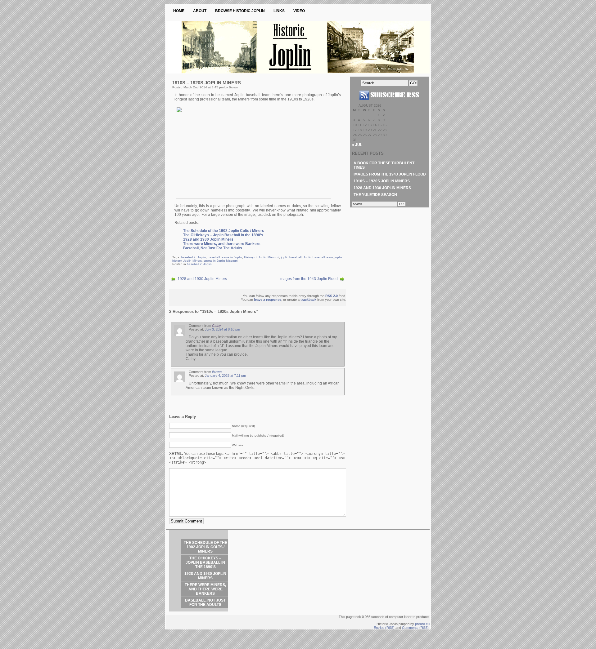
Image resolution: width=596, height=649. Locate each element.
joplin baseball (291, 257)
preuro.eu (422, 624)
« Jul (357, 145)
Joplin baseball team (318, 257)
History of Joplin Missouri (261, 257)
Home (178, 11)
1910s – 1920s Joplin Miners (382, 181)
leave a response (267, 299)
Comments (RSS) (415, 627)
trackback (308, 299)
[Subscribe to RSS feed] (389, 102)
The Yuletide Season (375, 195)
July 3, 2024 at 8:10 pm (222, 329)
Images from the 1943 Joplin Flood (308, 279)
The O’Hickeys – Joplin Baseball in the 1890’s (223, 235)
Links (279, 11)
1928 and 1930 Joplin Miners (208, 239)
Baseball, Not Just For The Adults (212, 248)
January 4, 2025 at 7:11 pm (225, 375)
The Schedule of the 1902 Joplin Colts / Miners (223, 231)
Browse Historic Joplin (240, 11)
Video (299, 11)
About (199, 11)
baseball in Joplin (193, 257)
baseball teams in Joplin (225, 257)
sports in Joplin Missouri (220, 260)
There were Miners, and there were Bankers (221, 244)
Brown (217, 372)
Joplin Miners (192, 260)
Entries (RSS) (384, 627)
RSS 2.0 (331, 296)
